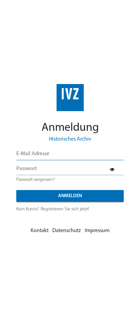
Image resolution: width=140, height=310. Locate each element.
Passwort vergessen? (35, 179)
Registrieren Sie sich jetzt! (65, 209)
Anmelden (70, 196)
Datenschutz (66, 230)
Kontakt (40, 230)
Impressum (97, 230)
